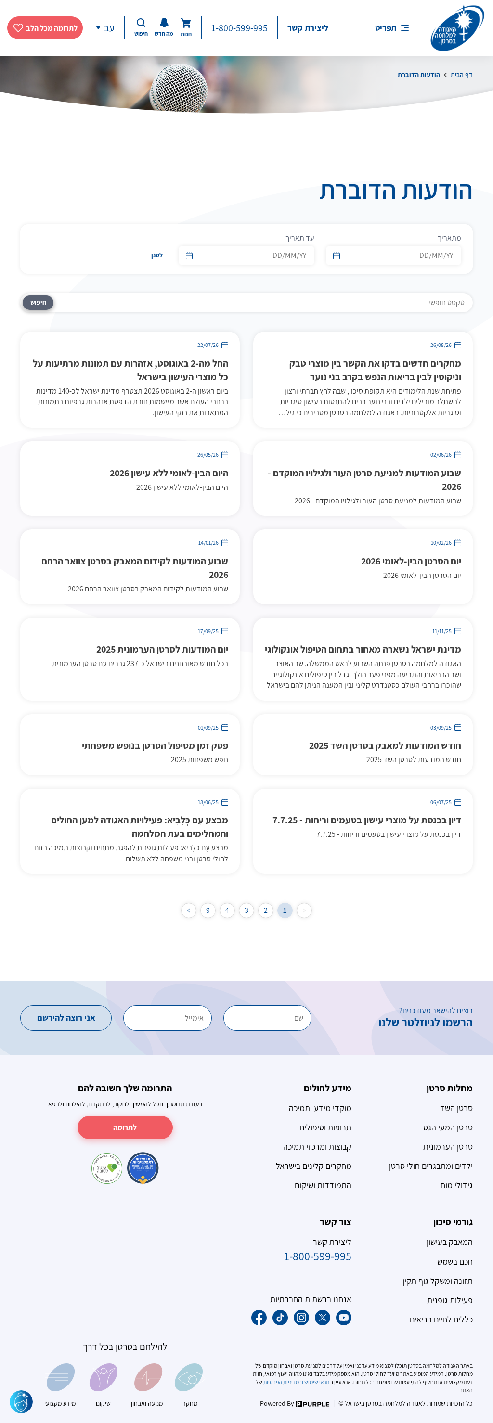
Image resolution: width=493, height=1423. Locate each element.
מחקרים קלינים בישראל (313, 1165)
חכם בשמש (455, 1261)
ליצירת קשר (307, 27)
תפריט (385, 27)
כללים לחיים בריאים (441, 1319)
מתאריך (449, 238)
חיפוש (38, 302)
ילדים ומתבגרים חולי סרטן (431, 1165)
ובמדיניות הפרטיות (282, 1381)
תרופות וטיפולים (325, 1127)
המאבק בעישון (450, 1241)
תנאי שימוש (316, 1381)
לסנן (157, 255)
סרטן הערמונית (448, 1146)
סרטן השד (456, 1108)
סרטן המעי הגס (448, 1127)
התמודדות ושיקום (323, 1185)
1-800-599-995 (239, 28)
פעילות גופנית (450, 1300)
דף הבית (462, 74)
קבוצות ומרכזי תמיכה (317, 1146)
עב (109, 28)
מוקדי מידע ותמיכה (320, 1108)
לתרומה (125, 1127)
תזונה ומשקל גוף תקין (437, 1280)
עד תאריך (299, 238)
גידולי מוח (457, 1185)
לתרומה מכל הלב (52, 28)
